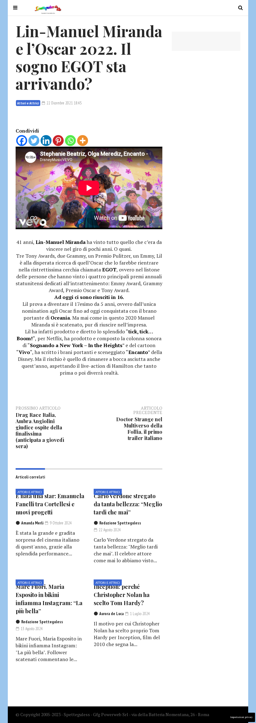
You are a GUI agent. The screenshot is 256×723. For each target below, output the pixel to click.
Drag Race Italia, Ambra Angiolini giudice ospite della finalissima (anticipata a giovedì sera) (40, 430)
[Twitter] (33, 140)
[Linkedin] (46, 140)
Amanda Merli (32, 523)
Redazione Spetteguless (120, 523)
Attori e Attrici (28, 103)
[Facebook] (21, 140)
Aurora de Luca (111, 613)
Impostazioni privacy (241, 717)
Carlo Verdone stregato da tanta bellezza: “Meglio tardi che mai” (128, 504)
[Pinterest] (58, 140)
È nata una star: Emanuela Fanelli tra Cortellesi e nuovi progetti (50, 504)
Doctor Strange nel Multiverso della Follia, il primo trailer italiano (139, 428)
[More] (82, 140)
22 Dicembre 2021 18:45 (64, 103)
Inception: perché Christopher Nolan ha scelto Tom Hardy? (122, 595)
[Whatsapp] (70, 140)
